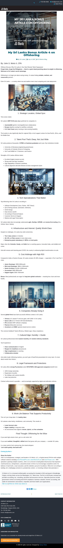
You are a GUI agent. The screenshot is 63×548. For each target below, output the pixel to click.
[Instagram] (8, 520)
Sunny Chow (43, 545)
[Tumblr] (18, 520)
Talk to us (5, 483)
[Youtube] (15, 520)
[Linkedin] (11, 520)
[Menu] (60, 46)
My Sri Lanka (21, 59)
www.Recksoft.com (36, 459)
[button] (34, 3)
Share (34, 489)
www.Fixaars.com (49, 459)
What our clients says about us (18, 483)
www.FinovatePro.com (23, 459)
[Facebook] (1, 520)
